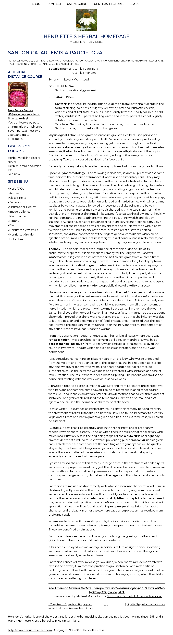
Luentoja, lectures (108, 4)
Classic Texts (17, 197)
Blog (12, 225)
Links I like (16, 239)
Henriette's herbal (20, 616)
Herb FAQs (16, 188)
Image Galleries (19, 211)
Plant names (17, 216)
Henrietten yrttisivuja (23, 230)
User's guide (77, 4)
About (37, 4)
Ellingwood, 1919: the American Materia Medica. (45, 60)
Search (136, 4)
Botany (14, 220)
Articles (14, 193)
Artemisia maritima (84, 72)
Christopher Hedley (22, 207)
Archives (15, 202)
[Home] (86, 20)
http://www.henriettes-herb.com (30, 630)
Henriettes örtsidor (22, 234)
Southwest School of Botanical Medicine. (134, 596)
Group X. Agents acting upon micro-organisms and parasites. (114, 60)
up (106, 604)
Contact (54, 4)
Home (11, 60)
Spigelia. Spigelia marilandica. (145, 604)
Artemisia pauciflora (85, 68)
